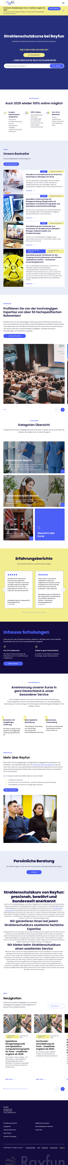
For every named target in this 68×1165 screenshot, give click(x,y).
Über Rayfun (7, 1133)
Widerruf (62, 1148)
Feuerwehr (38, 1130)
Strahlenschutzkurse (10, 1123)
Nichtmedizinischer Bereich (44, 1126)
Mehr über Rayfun (11, 790)
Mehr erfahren (54, 9)
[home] (9, 3)
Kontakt (34, 872)
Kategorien (7, 1126)
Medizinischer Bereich (42, 1123)
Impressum (45, 1148)
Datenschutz (54, 1148)
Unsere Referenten (14, 336)
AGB (38, 1148)
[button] (63, 3)
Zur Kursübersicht (34, 55)
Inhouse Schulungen (9, 1136)
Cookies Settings (30, 1148)
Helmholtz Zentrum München (43, 765)
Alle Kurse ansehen (11, 164)
